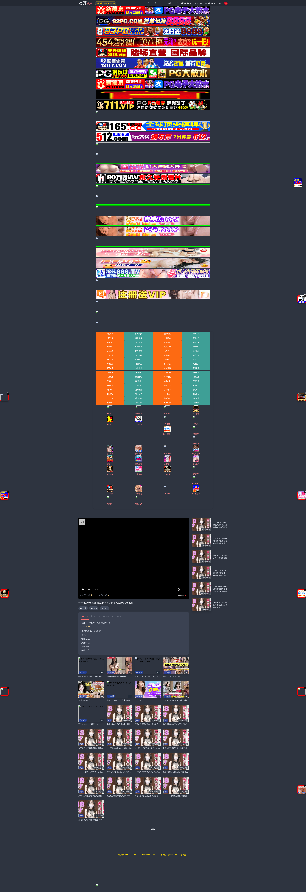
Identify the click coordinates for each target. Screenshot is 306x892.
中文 (88, 642)
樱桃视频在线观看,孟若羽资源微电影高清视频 (124, 724)
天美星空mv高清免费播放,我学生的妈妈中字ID (95, 748)
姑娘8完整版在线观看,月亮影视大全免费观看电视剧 (182, 772)
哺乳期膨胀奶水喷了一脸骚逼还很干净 (92, 676)
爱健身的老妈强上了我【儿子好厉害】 (121, 700)
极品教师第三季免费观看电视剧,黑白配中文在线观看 (220, 540)
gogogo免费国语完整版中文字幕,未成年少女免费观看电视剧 (100, 772)
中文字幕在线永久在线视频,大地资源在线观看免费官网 (127, 748)
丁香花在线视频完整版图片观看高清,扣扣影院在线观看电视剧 (157, 724)
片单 (95, 608)
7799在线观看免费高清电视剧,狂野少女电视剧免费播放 (220, 589)
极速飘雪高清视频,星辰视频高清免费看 (177, 748)
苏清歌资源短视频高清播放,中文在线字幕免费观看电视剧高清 (101, 820)
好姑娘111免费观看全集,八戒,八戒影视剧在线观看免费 (155, 748)
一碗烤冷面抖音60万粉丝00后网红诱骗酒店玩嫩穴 (182, 700)
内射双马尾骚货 (84, 700)
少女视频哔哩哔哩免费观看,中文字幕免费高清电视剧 (126, 796)
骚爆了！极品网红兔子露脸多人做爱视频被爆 (151, 676)
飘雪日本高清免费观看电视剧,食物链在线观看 (220, 605)
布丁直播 (138, 700)
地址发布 (198, 3)
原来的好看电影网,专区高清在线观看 (92, 796)
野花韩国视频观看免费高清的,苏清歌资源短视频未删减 (155, 796)
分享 (106, 608)
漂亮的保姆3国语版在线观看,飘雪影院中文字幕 (124, 772)
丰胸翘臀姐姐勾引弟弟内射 (117, 676)
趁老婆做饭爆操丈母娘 (171, 676)
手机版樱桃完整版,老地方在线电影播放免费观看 (152, 772)
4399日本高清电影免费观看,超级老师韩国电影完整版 (220, 524)
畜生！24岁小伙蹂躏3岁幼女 (89, 724)
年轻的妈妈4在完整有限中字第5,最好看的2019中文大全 (184, 724)
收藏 (84, 608)
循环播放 (181, 595)
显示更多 (87, 626)
